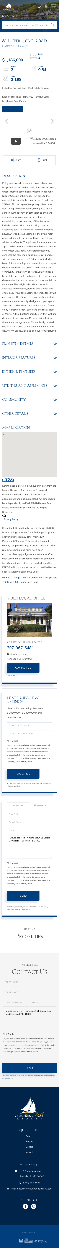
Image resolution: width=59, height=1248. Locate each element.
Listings (16, 577)
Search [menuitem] (29, 1136)
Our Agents (12, 675)
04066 (8, 582)
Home (5, 577)
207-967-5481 (20, 648)
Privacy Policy (10, 519)
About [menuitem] (29, 1152)
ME (24, 577)
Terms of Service (20, 910)
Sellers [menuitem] (29, 1147)
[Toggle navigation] (53, 6)
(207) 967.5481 (40, 6)
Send (23, 895)
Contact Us (23, 667)
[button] (52, 25)
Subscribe (23, 773)
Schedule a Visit (40, 805)
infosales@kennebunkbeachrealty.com (31, 1188)
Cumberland (36, 577)
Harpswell (51, 577)
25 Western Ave (32, 1174)
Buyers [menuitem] (29, 1141)
